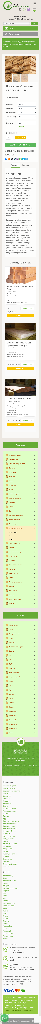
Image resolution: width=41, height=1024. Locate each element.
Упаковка (9, 123)
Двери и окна (13, 573)
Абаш (11, 638)
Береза (11, 651)
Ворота (11, 595)
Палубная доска (14, 494)
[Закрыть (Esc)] (38, 2)
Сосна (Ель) (13, 532)
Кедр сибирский (14, 677)
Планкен (12, 502)
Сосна (11, 629)
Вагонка (12, 468)
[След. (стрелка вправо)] (37, 512)
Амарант (12, 642)
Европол (12, 476)
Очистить (21, 127)
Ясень (11, 539)
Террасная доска (15, 498)
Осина (11, 694)
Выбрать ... (20, 316)
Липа (11, 681)
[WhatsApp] (24, 9)
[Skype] (20, 9)
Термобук (12, 715)
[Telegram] (26, 159)
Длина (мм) (10, 108)
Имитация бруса (14, 455)
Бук (10, 655)
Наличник (12, 569)
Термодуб (12, 720)
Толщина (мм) (11, 117)
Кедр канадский (14, 672)
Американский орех (16, 647)
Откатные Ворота (15, 599)
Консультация (15, 34)
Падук (11, 698)
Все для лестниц (15, 552)
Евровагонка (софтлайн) (17, 464)
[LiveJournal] (15, 159)
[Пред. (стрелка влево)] (3, 512)
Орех (11, 690)
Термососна (13, 724)
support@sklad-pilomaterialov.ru (21, 19)
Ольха (11, 685)
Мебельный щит (14, 543)
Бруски (11, 507)
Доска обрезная (14, 524)
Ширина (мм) (10, 112)
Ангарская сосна (15, 634)
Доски (11, 489)
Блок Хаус (12, 472)
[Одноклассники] (9, 159)
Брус (10, 511)
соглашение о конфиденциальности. (19, 1010)
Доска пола (13, 485)
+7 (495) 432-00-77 (20, 16)
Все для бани (13, 556)
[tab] (15, 165)
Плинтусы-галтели (15, 582)
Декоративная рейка (16, 515)
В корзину (21, 137)
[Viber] (28, 9)
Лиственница (13, 625)
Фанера (12, 586)
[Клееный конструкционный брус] (20, 275)
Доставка (12, 28)
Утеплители (13, 590)
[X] (12, 159)
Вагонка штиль (14, 459)
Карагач (12, 668)
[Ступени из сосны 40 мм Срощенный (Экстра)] (20, 331)
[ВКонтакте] (6, 159)
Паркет (11, 481)
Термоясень (13, 728)
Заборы (11, 603)
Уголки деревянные (16, 565)
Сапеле (11, 703)
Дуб (10, 536)
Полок (11, 577)
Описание (15, 165)
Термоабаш (13, 711)
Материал (9, 104)
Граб (10, 659)
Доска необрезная (15, 528)
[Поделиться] (34, 2)
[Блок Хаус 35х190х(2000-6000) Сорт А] (20, 387)
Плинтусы (12, 547)
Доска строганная (15, 519)
